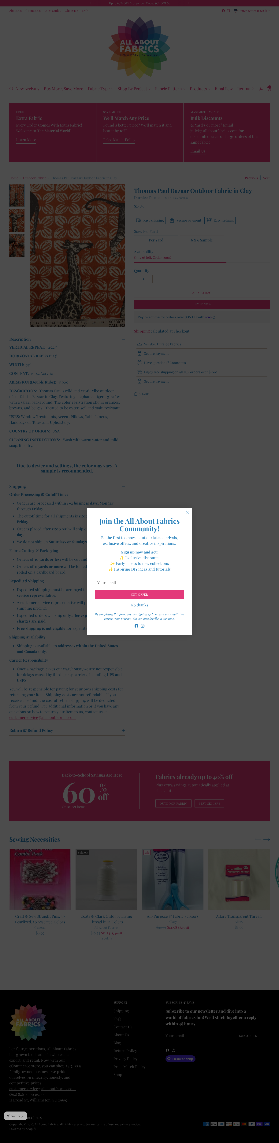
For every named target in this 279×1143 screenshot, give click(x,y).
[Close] (187, 512)
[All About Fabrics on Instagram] (142, 627)
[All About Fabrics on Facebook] (136, 627)
